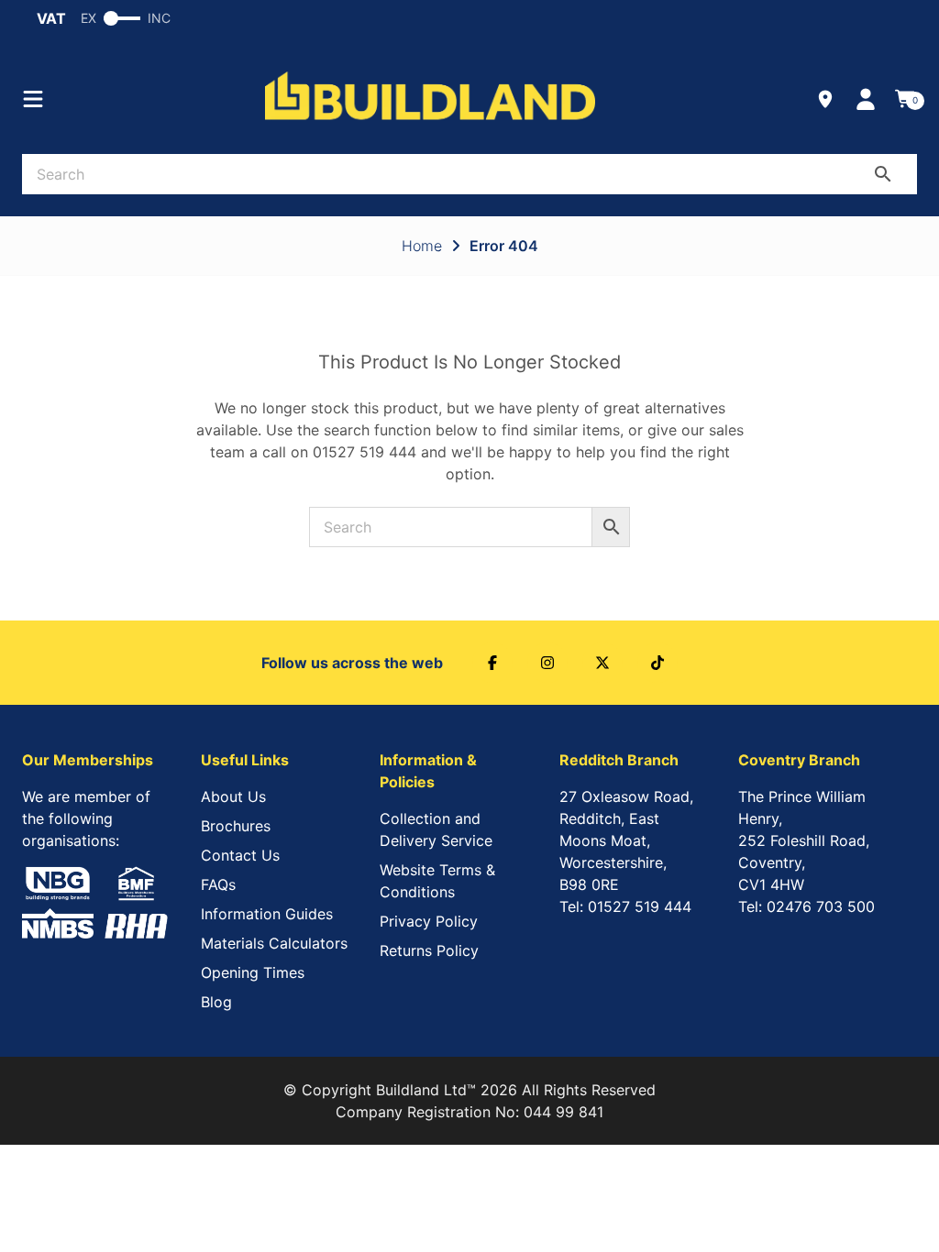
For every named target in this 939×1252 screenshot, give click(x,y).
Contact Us (240, 855)
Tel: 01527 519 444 (625, 906)
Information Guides (267, 914)
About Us (233, 796)
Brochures (236, 826)
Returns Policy (429, 950)
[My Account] (866, 99)
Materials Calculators (274, 943)
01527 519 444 (364, 452)
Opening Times (252, 972)
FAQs (218, 884)
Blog (216, 1002)
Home (422, 245)
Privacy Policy (429, 921)
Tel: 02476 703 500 (806, 906)
